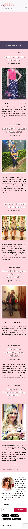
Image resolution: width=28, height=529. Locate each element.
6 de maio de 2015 (15, 359)
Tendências (16, 200)
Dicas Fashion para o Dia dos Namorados (14, 274)
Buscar (20, 510)
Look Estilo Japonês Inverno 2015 (14, 129)
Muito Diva (10, 526)
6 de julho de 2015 (15, 135)
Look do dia (12, 53)
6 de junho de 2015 (15, 210)
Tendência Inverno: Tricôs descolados (14, 205)
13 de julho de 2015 (15, 63)
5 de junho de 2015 (15, 281)
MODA (18, 53)
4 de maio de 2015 (15, 399)
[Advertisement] (14, 27)
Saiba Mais (13, 499)
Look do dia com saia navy (14, 58)
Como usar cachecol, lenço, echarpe (14, 352)
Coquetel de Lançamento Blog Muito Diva (14, 392)
